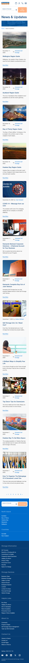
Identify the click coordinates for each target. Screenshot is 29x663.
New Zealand (5, 535)
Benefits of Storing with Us (8, 552)
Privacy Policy (5, 560)
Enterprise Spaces (6, 584)
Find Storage (22, 9)
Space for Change (6, 566)
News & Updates (6, 608)
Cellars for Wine (5, 580)
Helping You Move (6, 558)
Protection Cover (6, 562)
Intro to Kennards (6, 606)
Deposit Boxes (5, 582)
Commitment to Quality (7, 554)
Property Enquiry (5, 624)
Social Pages (5, 642)
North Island (6, 512)
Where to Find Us (6, 644)
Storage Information (9, 546)
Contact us (4, 640)
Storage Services (7, 572)
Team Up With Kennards (7, 628)
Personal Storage (6, 591)
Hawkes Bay (4, 520)
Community (4, 622)
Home (2, 28)
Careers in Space (6, 638)
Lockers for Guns (6, 588)
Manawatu (4, 522)
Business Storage (6, 578)
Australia (3, 533)
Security (3, 564)
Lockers (3, 586)
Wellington (4, 524)
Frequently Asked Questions (9, 556)
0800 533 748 (9, 651)
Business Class (5, 576)
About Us (5, 618)
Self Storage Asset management (10, 626)
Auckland (3, 515)
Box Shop (4, 602)
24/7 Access (4, 550)
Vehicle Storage (5, 593)
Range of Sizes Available (8, 613)
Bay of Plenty (5, 518)
